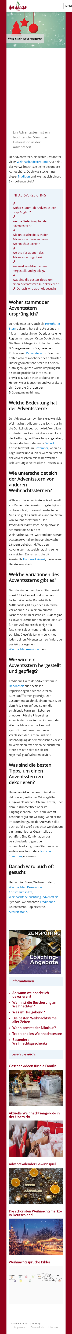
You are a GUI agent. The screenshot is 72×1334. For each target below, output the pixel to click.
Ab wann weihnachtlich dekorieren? (30, 994)
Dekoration (34, 887)
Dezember (41, 448)
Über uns (53, 1327)
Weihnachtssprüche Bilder (29, 1262)
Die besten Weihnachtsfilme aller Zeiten (34, 1020)
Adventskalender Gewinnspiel (32, 1164)
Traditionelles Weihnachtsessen (37, 1034)
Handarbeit (16, 686)
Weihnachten (17, 887)
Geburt (49, 443)
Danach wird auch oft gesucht (36, 289)
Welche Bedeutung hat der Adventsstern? (30, 223)
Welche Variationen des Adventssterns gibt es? (28, 255)
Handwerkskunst (34, 559)
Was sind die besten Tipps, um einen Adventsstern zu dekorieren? (36, 282)
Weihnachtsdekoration (24, 649)
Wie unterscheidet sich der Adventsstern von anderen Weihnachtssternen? (30, 239)
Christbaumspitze (20, 892)
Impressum (20, 1327)
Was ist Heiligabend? (28, 1012)
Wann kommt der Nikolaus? (34, 1028)
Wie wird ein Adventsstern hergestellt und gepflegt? (30, 268)
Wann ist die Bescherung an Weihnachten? (34, 1004)
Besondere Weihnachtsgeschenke (30, 1041)
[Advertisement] (36, 88)
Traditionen (47, 902)
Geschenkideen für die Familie (33, 1066)
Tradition (24, 176)
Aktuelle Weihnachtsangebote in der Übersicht (34, 1115)
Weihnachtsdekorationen (33, 162)
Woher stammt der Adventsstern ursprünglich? (34, 210)
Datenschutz (37, 1327)
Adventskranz (18, 912)
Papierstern (34, 353)
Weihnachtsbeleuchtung (25, 897)
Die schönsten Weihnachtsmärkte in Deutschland (35, 1213)
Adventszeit (50, 897)
